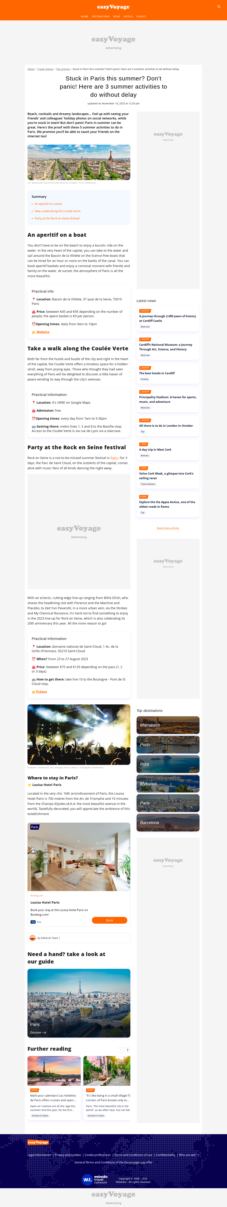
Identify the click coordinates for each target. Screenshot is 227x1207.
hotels (128, 16)
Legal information (39, 1155)
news (116, 16)
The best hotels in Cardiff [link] (157, 373)
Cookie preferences (98, 1155)
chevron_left (120, 1050)
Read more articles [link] (168, 528)
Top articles (63, 69)
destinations (101, 16)
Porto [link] (145, 744)
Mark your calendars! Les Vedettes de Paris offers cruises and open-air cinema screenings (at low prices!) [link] (54, 1100)
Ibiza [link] (144, 764)
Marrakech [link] (150, 725)
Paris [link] (35, 1024)
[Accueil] (113, 6)
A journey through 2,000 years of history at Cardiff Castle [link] (167, 318)
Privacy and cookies (68, 1155)
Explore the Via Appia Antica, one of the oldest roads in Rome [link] (167, 504)
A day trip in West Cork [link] (155, 450)
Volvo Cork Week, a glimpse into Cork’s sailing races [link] (166, 476)
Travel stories (45, 69)
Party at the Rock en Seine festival (57, 218)
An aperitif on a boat (48, 204)
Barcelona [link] (149, 822)
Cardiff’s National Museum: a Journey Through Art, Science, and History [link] (165, 347)
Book (109, 920)
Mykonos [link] (148, 783)
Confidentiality (165, 1155)
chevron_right (128, 1050)
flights (141, 16)
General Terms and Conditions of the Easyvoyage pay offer (113, 1162)
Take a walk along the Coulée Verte (58, 211)
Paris (114, 458)
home (84, 16)
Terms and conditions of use (133, 1155)
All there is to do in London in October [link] (166, 426)
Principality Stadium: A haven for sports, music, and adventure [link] (168, 399)
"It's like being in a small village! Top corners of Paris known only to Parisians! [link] (109, 1100)
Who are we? (187, 1155)
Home (30, 69)
